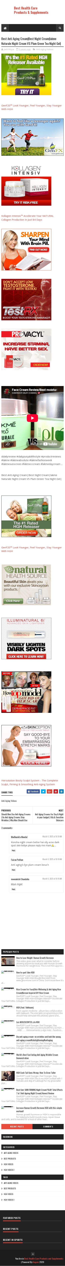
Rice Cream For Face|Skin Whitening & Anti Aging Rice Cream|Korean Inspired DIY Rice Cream (38, 991)
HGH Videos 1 (9, 1170)
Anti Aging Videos (45, 49)
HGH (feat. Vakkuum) (25, 1007)
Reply (13, 850)
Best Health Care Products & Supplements (31, 10)
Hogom (36, 1262)
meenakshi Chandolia (20, 879)
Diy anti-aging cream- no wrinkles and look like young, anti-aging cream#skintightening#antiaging (38, 1038)
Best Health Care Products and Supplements (43, 1258)
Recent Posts (17, 1126)
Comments (48, 1126)
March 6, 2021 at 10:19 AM (52, 836)
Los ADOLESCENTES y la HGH (28, 1022)
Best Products (10, 1158)
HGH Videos (8, 1164)
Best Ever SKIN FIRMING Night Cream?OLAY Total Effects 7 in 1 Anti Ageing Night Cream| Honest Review (39, 1091)
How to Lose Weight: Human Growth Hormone (35, 957)
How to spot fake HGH (25, 972)
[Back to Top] (33, 1254)
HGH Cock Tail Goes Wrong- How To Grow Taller (36, 1072)
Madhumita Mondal (19, 837)
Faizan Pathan (17, 859)
